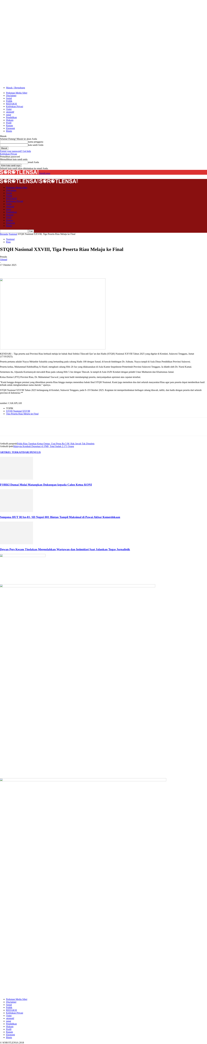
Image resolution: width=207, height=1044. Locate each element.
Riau (8, 242)
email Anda (33, 162)
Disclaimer (11, 95)
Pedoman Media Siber (16, 93)
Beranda (4, 234)
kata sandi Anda (35, 145)
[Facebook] (5, 270)
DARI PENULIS (32, 452)
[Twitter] (16, 270)
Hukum (9, 120)
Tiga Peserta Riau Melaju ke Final (22, 413)
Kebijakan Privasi (14, 106)
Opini (9, 109)
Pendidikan (11, 117)
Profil (8, 123)
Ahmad (3, 259)
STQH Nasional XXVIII (18, 411)
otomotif (10, 112)
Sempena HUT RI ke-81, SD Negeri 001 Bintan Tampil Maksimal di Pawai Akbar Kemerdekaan (60, 517)
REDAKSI (11, 103)
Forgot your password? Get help (15, 151)
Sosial (9, 98)
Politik (9, 101)
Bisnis (9, 131)
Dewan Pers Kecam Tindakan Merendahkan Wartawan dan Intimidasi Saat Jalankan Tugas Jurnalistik (65, 549)
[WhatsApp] (38, 270)
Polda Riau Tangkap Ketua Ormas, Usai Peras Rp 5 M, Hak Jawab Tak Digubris (55, 443)
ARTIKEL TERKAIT (11, 452)
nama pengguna (35, 141)
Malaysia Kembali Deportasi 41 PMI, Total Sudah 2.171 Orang (43, 446)
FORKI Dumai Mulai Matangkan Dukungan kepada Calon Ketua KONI (46, 484)
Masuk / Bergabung (15, 87)
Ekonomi (10, 128)
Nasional (13, 234)
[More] (49, 269)
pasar (8, 114)
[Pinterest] (27, 270)
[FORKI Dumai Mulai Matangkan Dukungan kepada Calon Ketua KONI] (16, 478)
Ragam (9, 125)
